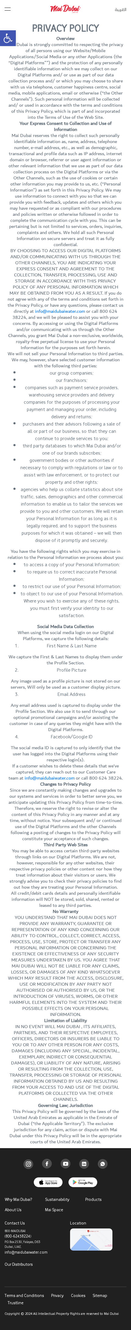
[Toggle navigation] (8, 8)
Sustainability (57, 1199)
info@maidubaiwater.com (60, 311)
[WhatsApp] (103, 1164)
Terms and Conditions (24, 1295)
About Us (13, 1209)
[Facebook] (47, 1163)
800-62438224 (17, 1236)
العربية (120, 9)
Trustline (15, 1302)
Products (93, 1199)
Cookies (78, 1295)
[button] (8, 38)
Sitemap (100, 1295)
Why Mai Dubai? (18, 1199)
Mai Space (54, 1209)
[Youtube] (65, 1164)
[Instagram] (28, 1164)
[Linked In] (84, 1164)
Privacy (57, 1295)
